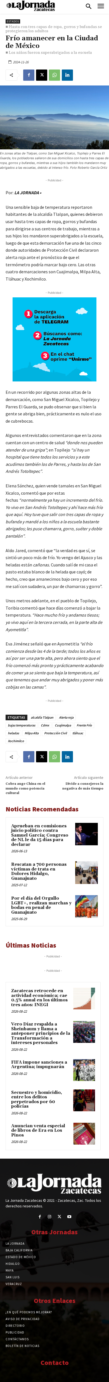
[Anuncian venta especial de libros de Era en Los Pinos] (84, 1134)
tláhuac (77, 733)
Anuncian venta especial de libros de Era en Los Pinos (38, 1130)
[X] (41, 75)
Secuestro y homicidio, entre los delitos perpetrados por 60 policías (36, 1099)
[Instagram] (49, 1216)
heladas (13, 733)
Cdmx (45, 725)
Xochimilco (16, 741)
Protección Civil (55, 733)
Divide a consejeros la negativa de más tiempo (82, 786)
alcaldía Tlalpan (42, 717)
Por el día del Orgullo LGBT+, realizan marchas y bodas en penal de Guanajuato (41, 905)
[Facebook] (28, 75)
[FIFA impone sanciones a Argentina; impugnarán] (84, 1070)
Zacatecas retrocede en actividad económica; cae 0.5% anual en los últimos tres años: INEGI (39, 998)
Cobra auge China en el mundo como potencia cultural (25, 788)
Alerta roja (66, 717)
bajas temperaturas (21, 725)
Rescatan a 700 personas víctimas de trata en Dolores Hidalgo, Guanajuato (39, 871)
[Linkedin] (67, 75)
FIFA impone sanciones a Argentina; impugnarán (39, 1065)
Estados (13, 21)
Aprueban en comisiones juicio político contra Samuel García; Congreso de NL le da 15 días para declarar (39, 835)
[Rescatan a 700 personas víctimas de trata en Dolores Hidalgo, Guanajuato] (86, 872)
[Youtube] (69, 1216)
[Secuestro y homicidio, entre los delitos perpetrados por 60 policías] (84, 1100)
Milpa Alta (32, 733)
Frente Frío (84, 725)
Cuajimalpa (63, 725)
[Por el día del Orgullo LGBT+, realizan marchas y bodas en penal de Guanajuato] (86, 906)
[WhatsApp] (54, 75)
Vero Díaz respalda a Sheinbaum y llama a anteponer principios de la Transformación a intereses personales (40, 1033)
